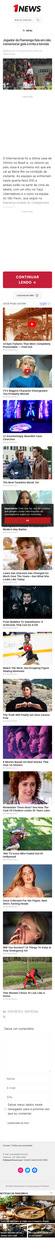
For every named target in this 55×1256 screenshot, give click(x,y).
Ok (27, 520)
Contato (6, 1145)
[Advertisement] (27, 125)
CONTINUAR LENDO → (27, 280)
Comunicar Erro (25, 295)
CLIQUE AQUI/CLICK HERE (36, 1160)
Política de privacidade (22, 1145)
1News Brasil (9, 54)
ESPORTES (15, 1011)
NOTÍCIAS (31, 1011)
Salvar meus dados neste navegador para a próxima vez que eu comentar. (29, 1109)
